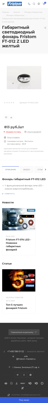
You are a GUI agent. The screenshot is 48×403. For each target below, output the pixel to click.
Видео (26, 170)
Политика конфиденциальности (26, 395)
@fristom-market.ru (25, 359)
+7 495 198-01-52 (15, 351)
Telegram (17, 375)
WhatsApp (30, 375)
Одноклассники (24, 375)
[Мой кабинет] (39, 4)
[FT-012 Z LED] (24, 77)
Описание (10, 170)
